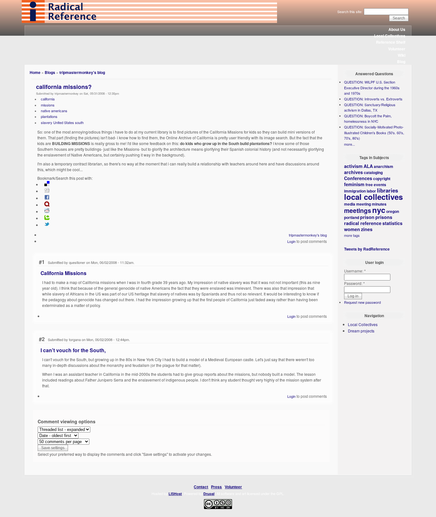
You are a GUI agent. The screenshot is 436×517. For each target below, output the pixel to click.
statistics (392, 223)
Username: (355, 270)
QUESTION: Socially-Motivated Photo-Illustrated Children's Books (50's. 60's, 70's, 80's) (374, 132)
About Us (396, 29)
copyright (381, 178)
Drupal (208, 493)
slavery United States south (62, 122)
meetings (357, 210)
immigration (355, 191)
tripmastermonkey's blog (82, 72)
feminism (354, 184)
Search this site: (350, 11)
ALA (368, 166)
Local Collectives (389, 36)
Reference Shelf (390, 42)
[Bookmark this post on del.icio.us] (46, 184)
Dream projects (361, 330)
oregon (392, 211)
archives (353, 172)
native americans (54, 110)
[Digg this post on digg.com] (46, 191)
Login (291, 241)
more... (349, 144)
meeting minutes (371, 204)
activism (353, 166)
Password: (354, 283)
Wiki (401, 55)
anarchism (383, 166)
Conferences (358, 178)
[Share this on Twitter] (46, 225)
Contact (201, 487)
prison (367, 217)
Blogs (50, 72)
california (48, 98)
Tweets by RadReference (367, 249)
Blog (401, 61)
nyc (378, 209)
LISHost (175, 493)
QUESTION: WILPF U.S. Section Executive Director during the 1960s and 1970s (372, 87)
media (349, 204)
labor (371, 191)
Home (35, 72)
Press (216, 487)
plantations (49, 116)
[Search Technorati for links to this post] (46, 218)
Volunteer (396, 49)
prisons (383, 217)
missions (48, 104)
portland (351, 217)
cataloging (373, 172)
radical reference (362, 223)
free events (375, 184)
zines (366, 229)
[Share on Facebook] (46, 198)
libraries (387, 190)
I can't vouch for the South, (73, 350)
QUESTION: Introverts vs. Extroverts (373, 98)
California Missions (63, 273)
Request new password (362, 302)
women (352, 229)
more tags (352, 235)
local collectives (373, 196)
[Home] (149, 21)
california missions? (64, 87)
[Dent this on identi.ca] (46, 205)
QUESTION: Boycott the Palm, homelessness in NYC (368, 118)
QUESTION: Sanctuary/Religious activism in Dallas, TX (369, 107)
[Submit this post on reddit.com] (46, 211)
